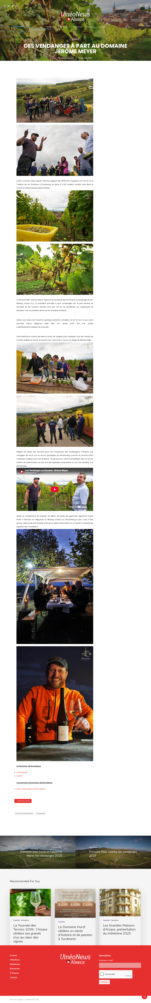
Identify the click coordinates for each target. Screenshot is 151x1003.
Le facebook (21, 772)
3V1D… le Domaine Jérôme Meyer (30, 789)
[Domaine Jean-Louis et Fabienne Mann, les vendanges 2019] (38, 852)
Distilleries (15, 964)
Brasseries (15, 968)
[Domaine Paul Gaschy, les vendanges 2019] (113, 852)
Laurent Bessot (67, 58)
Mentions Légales (17, 999)
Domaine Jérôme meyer (24, 813)
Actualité (75, 39)
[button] (146, 5)
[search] (141, 5)
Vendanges (40, 813)
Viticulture (25, 920)
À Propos (14, 973)
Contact (13, 977)
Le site (19, 776)
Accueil (13, 955)
